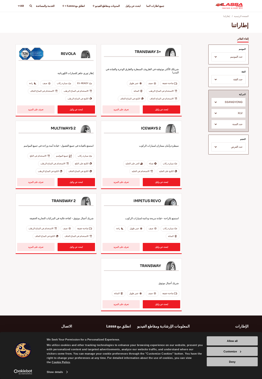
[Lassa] (229, 6)
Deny (232, 361)
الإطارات (242, 326)
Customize (230, 351)
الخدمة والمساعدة (45, 5)
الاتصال (66, 326)
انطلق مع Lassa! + (75, 5)
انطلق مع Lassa (118, 326)
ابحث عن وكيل (133, 5)
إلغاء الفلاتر (243, 38)
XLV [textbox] (240, 113)
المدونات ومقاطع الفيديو (107, 5)
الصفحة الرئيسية (241, 16)
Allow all (232, 340)
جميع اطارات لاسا (155, 5)
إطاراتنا (226, 16)
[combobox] (228, 56)
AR (22, 5)
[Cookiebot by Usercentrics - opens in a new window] (23, 372)
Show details (55, 371)
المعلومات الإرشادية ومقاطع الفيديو (163, 326)
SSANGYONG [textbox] (234, 102)
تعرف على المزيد (121, 109)
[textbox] (228, 57)
